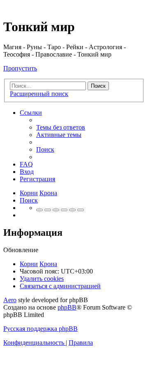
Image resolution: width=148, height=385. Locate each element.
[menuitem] (60, 127)
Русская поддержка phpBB (40, 328)
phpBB (67, 307)
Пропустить (20, 68)
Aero (9, 299)
